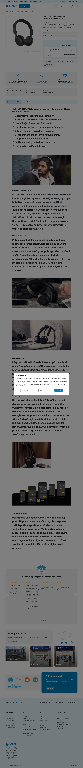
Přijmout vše (58, 390)
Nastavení (42, 390)
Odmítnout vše (25, 390)
